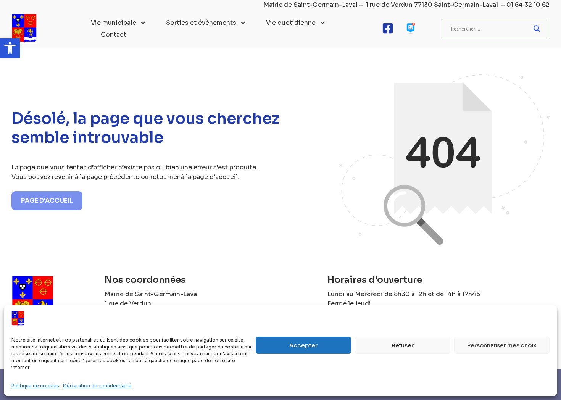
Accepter (303, 345)
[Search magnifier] (537, 28)
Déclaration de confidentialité (97, 386)
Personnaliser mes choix (502, 345)
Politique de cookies (35, 386)
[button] (10, 48)
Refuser (403, 345)
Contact (113, 35)
